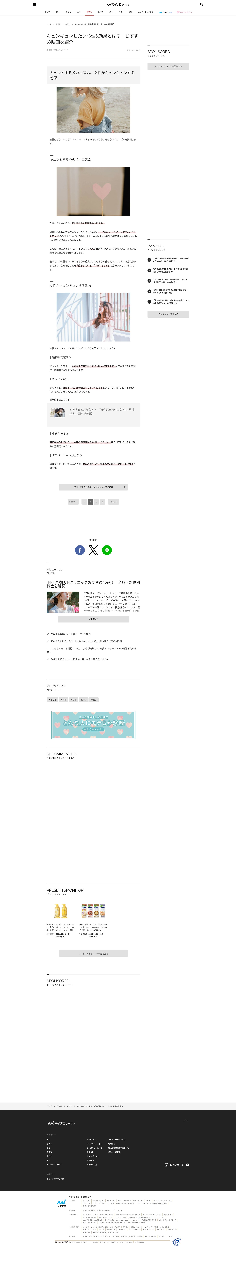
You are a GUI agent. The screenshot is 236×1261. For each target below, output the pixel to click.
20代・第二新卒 (115, 1227)
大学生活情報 (168, 1215)
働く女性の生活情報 (89, 1217)
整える (68, 12)
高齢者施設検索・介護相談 (136, 1223)
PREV (73, 502)
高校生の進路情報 (89, 1210)
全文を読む (93, 619)
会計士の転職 (164, 1227)
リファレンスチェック (166, 1237)
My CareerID (135, 1220)
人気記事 (52, 700)
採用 (121, 1242)
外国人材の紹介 (113, 1232)
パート (95, 1203)
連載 (120, 12)
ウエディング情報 (120, 1217)
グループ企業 (128, 1242)
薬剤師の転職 (111, 1230)
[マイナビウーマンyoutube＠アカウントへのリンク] (187, 1165)
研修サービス (87, 1237)
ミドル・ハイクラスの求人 (163, 1200)
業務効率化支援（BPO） (102, 1237)
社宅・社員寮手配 (150, 1237)
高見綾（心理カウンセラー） (58, 50)
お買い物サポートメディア (167, 1220)
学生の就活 (86, 1200)
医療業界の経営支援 (99, 1232)
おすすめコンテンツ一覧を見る (168, 66)
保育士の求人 (161, 1230)
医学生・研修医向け (124, 1200)
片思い (67, 24)
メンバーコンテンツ (146, 12)
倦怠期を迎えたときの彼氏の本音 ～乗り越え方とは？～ (79, 659)
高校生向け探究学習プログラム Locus (110, 1210)
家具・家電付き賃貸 (89, 1223)
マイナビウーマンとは (116, 1139)
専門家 (63, 700)
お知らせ (90, 1152)
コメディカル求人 (134, 1230)
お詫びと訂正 (92, 1164)
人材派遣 (86, 1227)
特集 (130, 12)
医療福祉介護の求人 (89, 1206)
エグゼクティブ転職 (151, 1227)
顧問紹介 (101, 1230)
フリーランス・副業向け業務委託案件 (154, 1203)
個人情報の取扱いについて (118, 1148)
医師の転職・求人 (149, 1230)
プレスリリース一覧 (94, 1148)
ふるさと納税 (109, 1220)
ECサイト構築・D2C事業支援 (93, 1220)
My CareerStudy (122, 1220)
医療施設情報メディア (149, 1220)
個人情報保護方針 (140, 1242)
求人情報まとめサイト (90, 1215)
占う (111, 12)
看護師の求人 (122, 1230)
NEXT (113, 502)
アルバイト (86, 1203)
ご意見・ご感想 (114, 1152)
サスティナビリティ (112, 1242)
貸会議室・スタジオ (135, 1237)
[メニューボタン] (34, 4)
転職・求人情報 (138, 1200)
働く (58, 12)
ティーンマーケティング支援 (152, 1215)
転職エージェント (137, 1227)
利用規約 (111, 1143)
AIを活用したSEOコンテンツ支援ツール (112, 1223)
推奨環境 (90, 1160)
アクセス (102, 1242)
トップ (47, 12)
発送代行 (116, 1237)
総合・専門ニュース (106, 1215)
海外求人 (149, 1200)
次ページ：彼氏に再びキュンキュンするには (93, 487)
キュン (74, 700)
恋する (89, 12)
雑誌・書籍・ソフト (105, 1217)
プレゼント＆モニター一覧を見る (93, 953)
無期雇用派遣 (172, 1230)
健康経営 (124, 1237)
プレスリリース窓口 (94, 1143)
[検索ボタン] (201, 4)
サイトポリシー (93, 1156)
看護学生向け (111, 1200)
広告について (92, 1139)
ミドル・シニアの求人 (106, 1203)
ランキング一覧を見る (168, 314)
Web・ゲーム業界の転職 (99, 1227)
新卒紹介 (126, 1227)
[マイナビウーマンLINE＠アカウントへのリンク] (174, 1165)
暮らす (100, 12)
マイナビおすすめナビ (55, 1179)
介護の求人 (86, 1232)
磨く (79, 12)
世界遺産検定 (132, 1217)
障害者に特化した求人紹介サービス (128, 1203)
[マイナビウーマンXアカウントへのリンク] (182, 1165)
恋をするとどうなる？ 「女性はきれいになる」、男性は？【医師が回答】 (87, 641)
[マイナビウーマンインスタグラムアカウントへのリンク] (166, 1165)
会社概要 (95, 1242)
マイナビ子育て (160, 1217)
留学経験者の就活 (98, 1200)
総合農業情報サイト (145, 1217)
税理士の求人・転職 (89, 1230)
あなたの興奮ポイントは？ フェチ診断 (70, 634)
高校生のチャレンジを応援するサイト (127, 1215)
